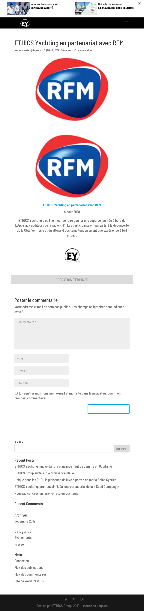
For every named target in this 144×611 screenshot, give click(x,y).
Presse (19, 544)
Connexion (21, 561)
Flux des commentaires (30, 574)
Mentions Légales (95, 606)
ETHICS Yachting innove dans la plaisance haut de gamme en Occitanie (63, 466)
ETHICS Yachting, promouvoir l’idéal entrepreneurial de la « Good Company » (66, 486)
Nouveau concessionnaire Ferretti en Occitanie (46, 493)
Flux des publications (28, 567)
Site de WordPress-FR (29, 581)
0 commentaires (83, 50)
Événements (67, 50)
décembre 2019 (24, 521)
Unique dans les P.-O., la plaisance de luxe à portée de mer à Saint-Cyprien (65, 480)
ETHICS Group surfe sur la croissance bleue (44, 473)
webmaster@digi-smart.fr (32, 50)
